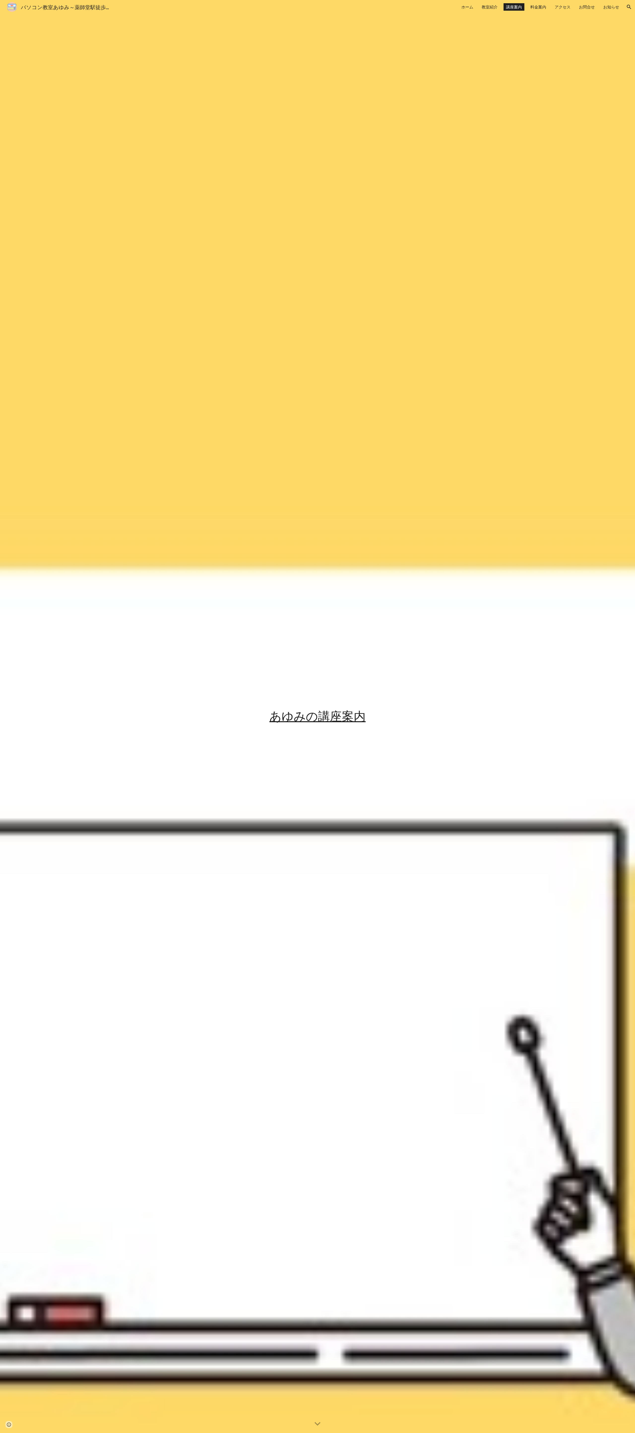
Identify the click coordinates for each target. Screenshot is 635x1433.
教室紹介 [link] (490, 7)
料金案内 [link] (538, 7)
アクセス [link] (563, 7)
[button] (629, 7)
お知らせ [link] (611, 7)
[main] (317, 717)
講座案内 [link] (514, 7)
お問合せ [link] (587, 7)
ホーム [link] (467, 7)
